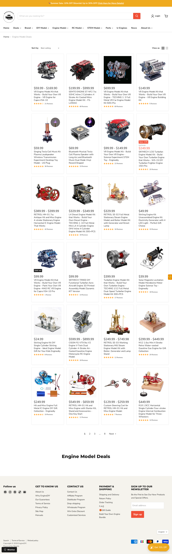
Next (111, 433)
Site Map (39, 511)
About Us (146, 27)
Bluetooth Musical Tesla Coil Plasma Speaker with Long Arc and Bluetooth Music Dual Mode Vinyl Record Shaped (81, 157)
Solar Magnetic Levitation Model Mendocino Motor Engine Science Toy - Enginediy (151, 284)
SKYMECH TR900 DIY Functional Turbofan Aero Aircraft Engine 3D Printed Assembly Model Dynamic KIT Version (81, 286)
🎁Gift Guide (105, 510)
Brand (28, 27)
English (161, 532)
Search (6, 540)
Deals (16, 27)
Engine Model (60, 27)
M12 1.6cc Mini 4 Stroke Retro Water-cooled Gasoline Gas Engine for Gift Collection (152, 347)
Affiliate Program (75, 495)
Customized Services (76, 515)
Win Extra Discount (76, 511)
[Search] (136, 16)
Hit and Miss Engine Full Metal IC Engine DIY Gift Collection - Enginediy (45, 408)
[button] (156, 16)
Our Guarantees (42, 499)
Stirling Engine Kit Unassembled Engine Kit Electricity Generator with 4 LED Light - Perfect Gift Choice (152, 220)
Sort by (35, 48)
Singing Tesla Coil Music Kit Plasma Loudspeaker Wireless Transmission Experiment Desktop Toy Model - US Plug (47, 157)
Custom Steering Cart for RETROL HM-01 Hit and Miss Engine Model (116, 408)
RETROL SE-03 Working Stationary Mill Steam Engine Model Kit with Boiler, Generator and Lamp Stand (117, 348)
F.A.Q (101, 506)
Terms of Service (42, 503)
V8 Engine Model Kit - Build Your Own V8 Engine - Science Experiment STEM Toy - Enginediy (117, 156)
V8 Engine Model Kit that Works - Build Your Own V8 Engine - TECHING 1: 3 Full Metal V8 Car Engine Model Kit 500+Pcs (117, 97)
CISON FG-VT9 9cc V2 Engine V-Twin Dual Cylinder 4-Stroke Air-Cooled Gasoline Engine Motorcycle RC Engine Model (80, 349)
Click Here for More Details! (111, 3)
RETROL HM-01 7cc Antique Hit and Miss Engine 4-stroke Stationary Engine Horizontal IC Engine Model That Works (47, 220)
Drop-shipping (73, 503)
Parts (109, 27)
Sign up (137, 514)
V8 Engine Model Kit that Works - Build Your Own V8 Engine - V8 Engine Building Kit (152, 96)
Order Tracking (106, 502)
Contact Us (72, 491)
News (134, 27)
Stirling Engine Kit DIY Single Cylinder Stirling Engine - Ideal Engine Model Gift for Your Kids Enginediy (47, 347)
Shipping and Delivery (109, 494)
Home (6, 27)
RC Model (77, 27)
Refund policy (33, 540)
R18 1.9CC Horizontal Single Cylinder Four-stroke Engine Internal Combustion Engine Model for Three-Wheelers (152, 411)
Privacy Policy (41, 507)
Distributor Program (76, 499)
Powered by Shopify (11, 546)
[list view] (167, 48)
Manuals (39, 515)
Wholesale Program (76, 507)
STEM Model (94, 27)
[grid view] (163, 48)
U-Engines (122, 27)
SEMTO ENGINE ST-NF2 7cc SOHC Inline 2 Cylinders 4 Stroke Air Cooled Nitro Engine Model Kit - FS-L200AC (82, 97)
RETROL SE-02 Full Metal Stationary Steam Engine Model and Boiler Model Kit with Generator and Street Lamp (117, 220)
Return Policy (105, 498)
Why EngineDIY (42, 495)
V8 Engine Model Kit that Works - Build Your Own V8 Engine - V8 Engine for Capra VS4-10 (47, 96)
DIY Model (41, 27)
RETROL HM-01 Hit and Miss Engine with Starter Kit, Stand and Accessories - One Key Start (82, 409)
